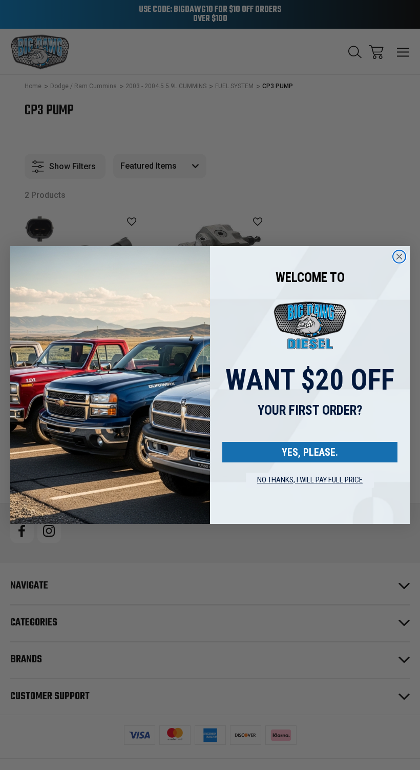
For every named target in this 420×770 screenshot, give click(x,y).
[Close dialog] (399, 256)
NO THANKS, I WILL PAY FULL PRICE (310, 479)
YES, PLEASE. (310, 452)
